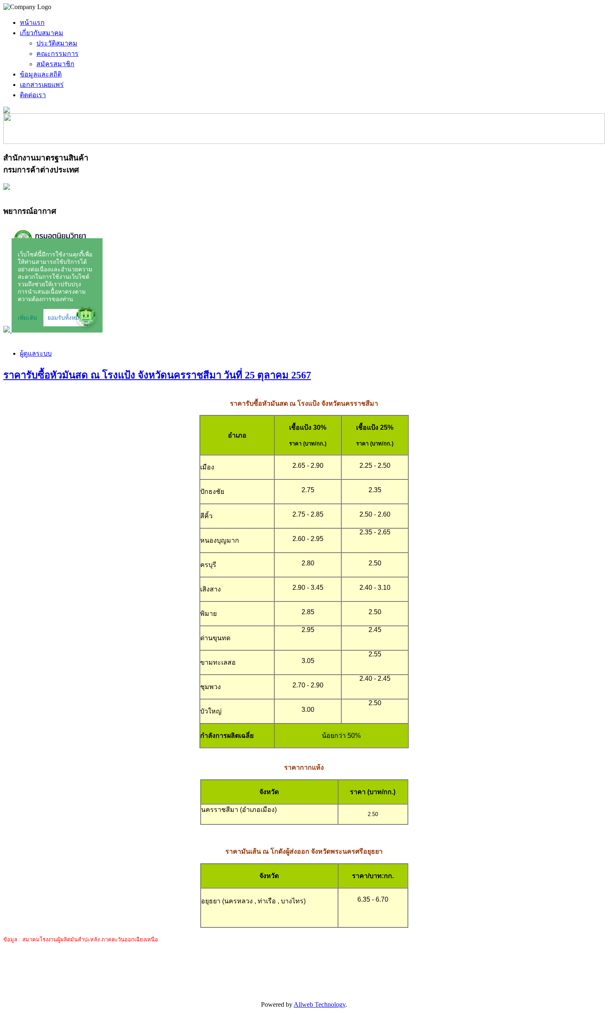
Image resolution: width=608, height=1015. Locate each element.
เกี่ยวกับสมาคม (41, 32)
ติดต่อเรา (33, 94)
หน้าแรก (32, 22)
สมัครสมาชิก (55, 63)
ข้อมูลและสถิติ (41, 74)
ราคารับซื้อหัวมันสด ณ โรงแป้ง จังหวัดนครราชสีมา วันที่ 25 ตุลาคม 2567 (157, 375)
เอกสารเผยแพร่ (42, 84)
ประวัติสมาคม (56, 43)
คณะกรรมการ (57, 53)
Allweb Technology (319, 1004)
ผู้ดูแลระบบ (36, 353)
